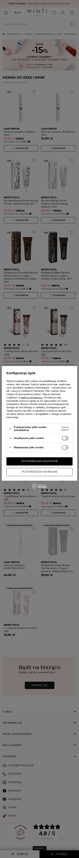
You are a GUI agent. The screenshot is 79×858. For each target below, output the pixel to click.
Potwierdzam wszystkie (39, 461)
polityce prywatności (32, 397)
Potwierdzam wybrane (39, 472)
